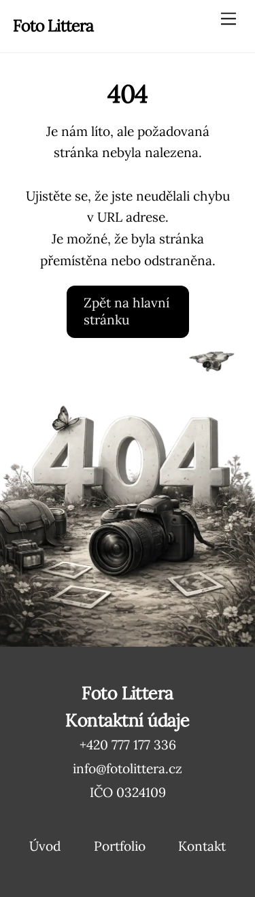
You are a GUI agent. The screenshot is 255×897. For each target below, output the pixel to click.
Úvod (45, 846)
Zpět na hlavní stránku (126, 311)
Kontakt (202, 846)
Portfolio (120, 846)
